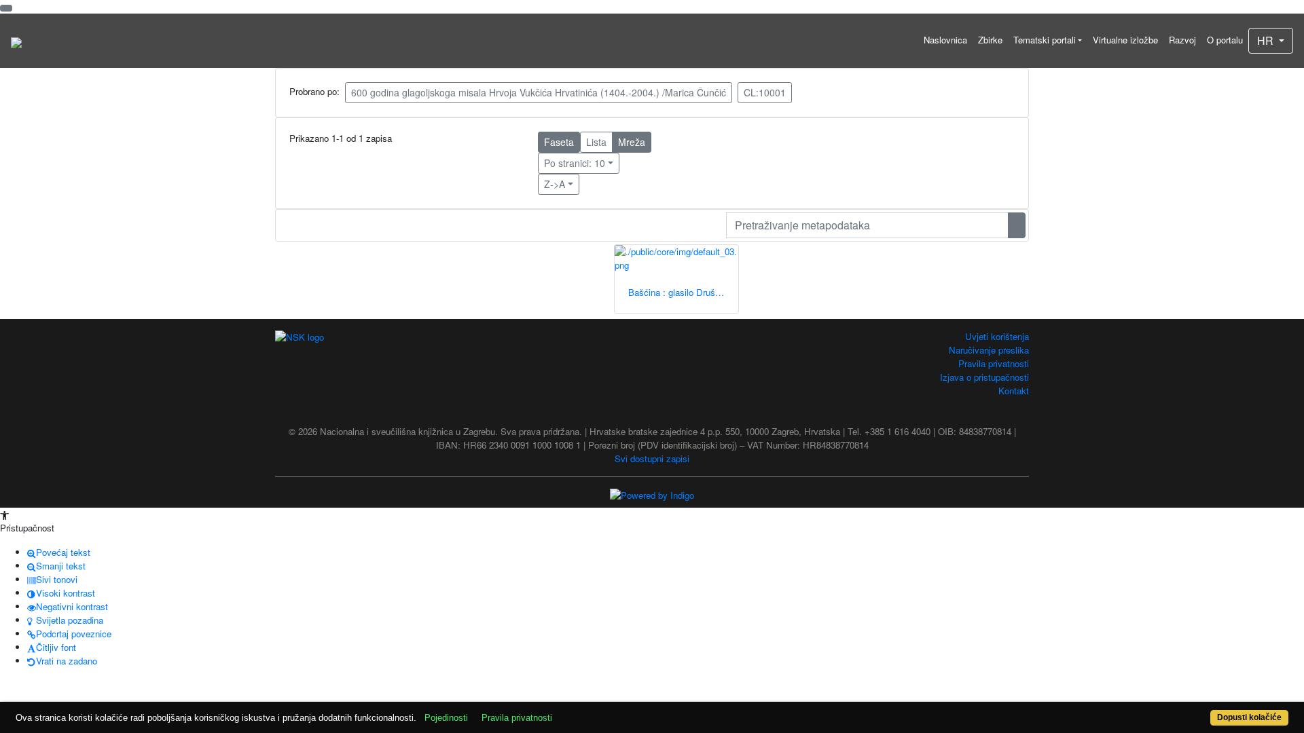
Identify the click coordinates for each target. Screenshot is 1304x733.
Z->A (554, 184)
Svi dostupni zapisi (652, 458)
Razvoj (1182, 39)
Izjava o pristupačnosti (984, 377)
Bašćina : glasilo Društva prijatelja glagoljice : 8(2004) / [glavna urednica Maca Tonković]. (683, 292)
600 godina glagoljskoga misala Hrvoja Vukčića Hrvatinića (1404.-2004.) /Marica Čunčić (538, 92)
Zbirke (990, 39)
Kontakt (1013, 390)
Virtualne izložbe (1125, 39)
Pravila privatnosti (993, 363)
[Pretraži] (1017, 225)
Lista (596, 142)
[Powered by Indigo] (652, 494)
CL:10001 (765, 92)
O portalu (1225, 39)
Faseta (559, 142)
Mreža (631, 142)
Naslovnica (945, 39)
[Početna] (16, 40)
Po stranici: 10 (574, 163)
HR (1266, 40)
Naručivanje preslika (989, 349)
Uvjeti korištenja (997, 336)
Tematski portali (1044, 39)
